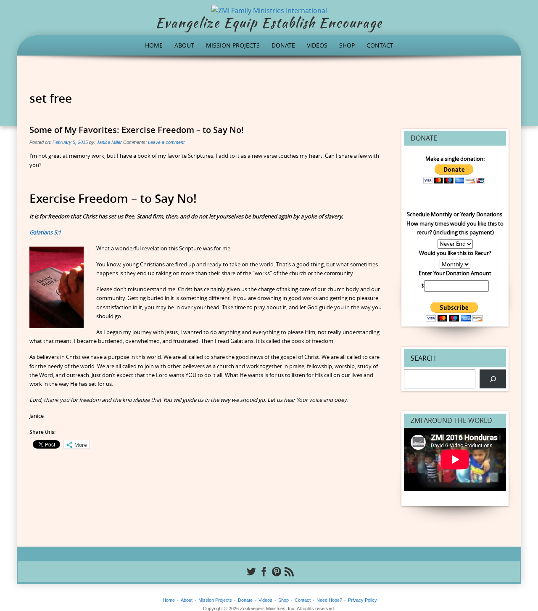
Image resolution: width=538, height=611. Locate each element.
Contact (380, 45)
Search (423, 358)
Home (154, 45)
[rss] (288, 571)
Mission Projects (233, 45)
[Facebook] (262, 571)
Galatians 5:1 (45, 232)
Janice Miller (109, 142)
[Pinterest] (275, 571)
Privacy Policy (362, 600)
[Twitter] (250, 571)
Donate (283, 45)
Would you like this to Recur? (455, 253)
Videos (317, 45)
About (184, 45)
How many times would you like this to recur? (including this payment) (455, 228)
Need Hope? (329, 600)
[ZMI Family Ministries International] (269, 9)
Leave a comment (166, 142)
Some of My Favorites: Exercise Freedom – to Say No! (136, 129)
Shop (347, 45)
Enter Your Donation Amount (455, 273)
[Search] (493, 378)
